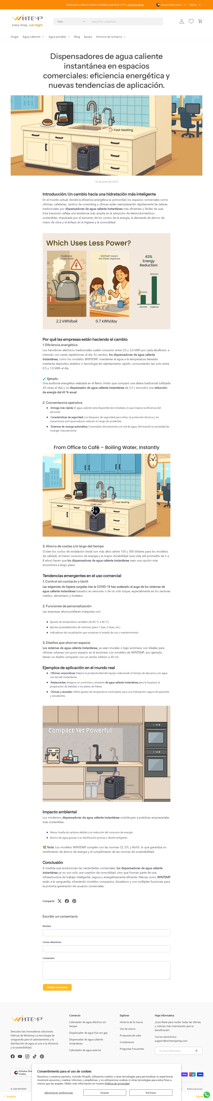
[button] (200, 21)
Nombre (47, 926)
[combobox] (108, 21)
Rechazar (151, 1092)
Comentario (49, 958)
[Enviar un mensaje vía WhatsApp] (206, 1094)
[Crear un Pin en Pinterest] (74, 901)
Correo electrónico (52, 942)
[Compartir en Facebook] (67, 901)
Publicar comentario (57, 987)
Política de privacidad (117, 1083)
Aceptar (104, 1092)
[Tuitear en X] (59, 901)
